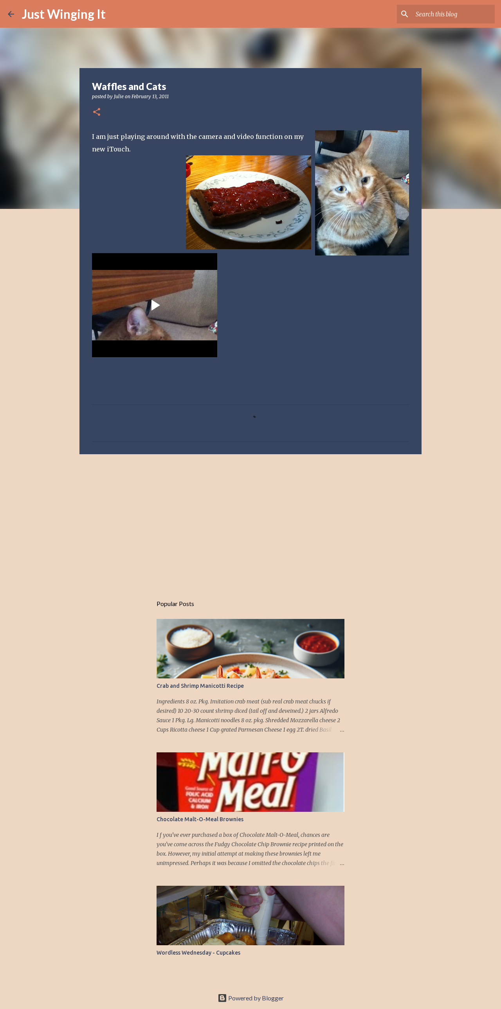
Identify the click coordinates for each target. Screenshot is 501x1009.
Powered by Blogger (255, 998)
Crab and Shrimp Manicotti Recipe (200, 686)
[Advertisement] (250, 521)
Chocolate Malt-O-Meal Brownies (200, 819)
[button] (96, 112)
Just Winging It (64, 14)
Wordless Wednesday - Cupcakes (198, 953)
